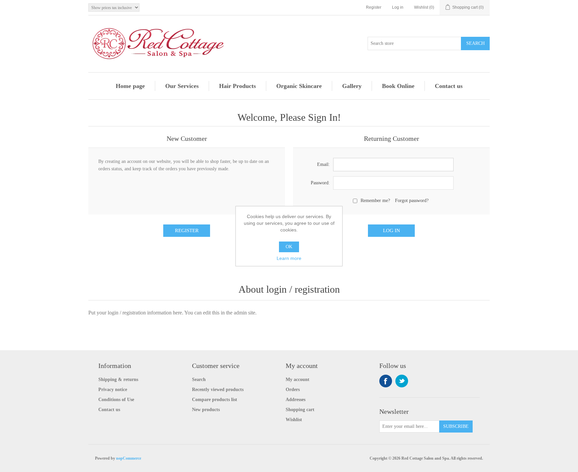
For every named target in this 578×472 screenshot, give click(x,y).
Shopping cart (300, 409)
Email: (323, 164)
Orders (293, 389)
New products (206, 409)
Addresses (295, 399)
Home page (130, 86)
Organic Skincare (299, 86)
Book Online (398, 86)
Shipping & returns (118, 379)
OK (289, 246)
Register (373, 7)
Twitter (401, 381)
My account (297, 379)
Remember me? (375, 200)
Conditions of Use (116, 399)
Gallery (352, 86)
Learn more (289, 258)
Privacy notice (112, 389)
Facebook (385, 381)
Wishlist (294, 419)
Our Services (182, 86)
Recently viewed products (218, 389)
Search (199, 379)
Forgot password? (411, 200)
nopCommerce (128, 458)
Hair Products (237, 86)
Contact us (449, 86)
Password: (320, 182)
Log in (397, 7)
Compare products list (214, 399)
